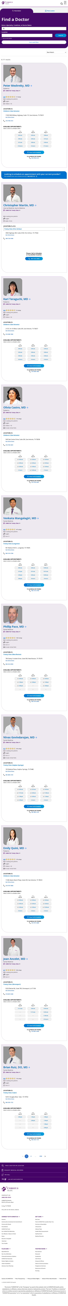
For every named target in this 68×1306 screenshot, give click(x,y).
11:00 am (46, 793)
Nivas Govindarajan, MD (19, 737)
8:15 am (33, 571)
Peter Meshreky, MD (16, 85)
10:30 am (46, 575)
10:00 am (46, 568)
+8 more (20, 359)
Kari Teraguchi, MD (16, 299)
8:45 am (20, 135)
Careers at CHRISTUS (7, 1278)
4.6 (4, 310)
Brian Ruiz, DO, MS (15, 1067)
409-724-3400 (9, 238)
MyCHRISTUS (31, 176)
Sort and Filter (34, 42)
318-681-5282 (9, 994)
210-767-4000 (9, 885)
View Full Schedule (35, 152)
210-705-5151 (9, 121)
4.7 (4, 970)
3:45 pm (21, 800)
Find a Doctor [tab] (17, 10)
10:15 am (46, 571)
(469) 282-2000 (6, 1197)
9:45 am (20, 356)
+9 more (33, 359)
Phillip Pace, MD (14, 626)
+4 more (46, 359)
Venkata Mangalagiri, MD (20, 518)
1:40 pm (33, 1117)
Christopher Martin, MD (19, 205)
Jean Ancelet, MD (14, 959)
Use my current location (7, 38)
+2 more (33, 800)
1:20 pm (46, 1120)
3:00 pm (21, 685)
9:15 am (20, 142)
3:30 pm (20, 575)
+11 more (45, 146)
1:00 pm (21, 682)
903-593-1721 (9, 1102)
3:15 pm (20, 571)
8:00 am (20, 568)
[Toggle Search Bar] (61, 3)
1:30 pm (47, 796)
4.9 (4, 97)
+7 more (20, 470)
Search (60, 35)
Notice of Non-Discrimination (49, 1278)
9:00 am (20, 139)
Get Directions (10, 117)
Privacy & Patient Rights (34, 1278)
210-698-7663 (9, 334)
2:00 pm (33, 1120)
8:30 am (33, 135)
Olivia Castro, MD (14, 407)
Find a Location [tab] (51, 10)
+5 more (33, 146)
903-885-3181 (9, 775)
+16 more (20, 146)
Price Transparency (20, 1278)
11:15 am (21, 793)
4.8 (4, 638)
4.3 (4, 748)
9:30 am (46, 142)
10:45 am (33, 470)
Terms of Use (62, 1278)
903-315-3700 (9, 553)
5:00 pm (20, 578)
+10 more (45, 1019)
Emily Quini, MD (14, 848)
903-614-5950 (9, 664)
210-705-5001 (9, 445)
